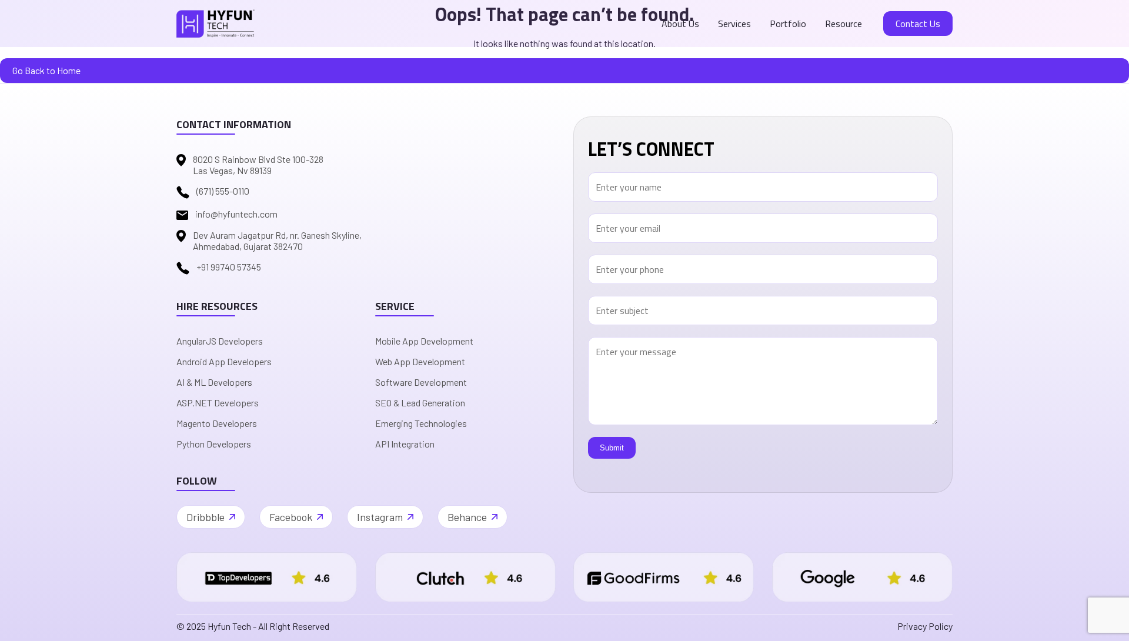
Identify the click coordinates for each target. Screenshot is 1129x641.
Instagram (380, 516)
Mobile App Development (424, 340)
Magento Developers (216, 423)
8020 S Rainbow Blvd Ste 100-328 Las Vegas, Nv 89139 (258, 164)
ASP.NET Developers (217, 402)
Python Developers (213, 443)
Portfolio (788, 23)
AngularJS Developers (219, 340)
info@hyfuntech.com (236, 213)
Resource (843, 23)
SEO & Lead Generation (420, 402)
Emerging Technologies (421, 423)
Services (734, 23)
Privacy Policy (925, 626)
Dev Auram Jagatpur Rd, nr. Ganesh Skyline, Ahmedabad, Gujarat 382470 (277, 240)
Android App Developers (224, 361)
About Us (680, 23)
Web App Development (420, 361)
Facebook (290, 516)
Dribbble (205, 516)
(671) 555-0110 (222, 190)
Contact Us (918, 23)
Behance (467, 516)
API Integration (405, 443)
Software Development (421, 382)
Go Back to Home (46, 70)
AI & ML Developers (214, 382)
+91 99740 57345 (228, 266)
